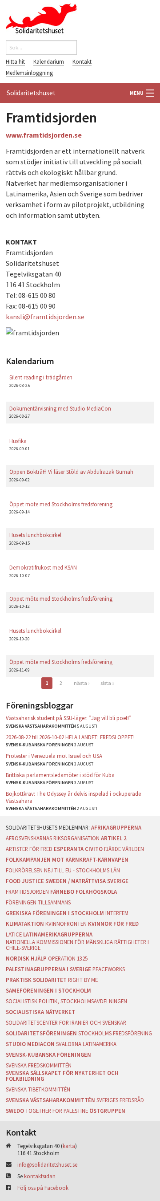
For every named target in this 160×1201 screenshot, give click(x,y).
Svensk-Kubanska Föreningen (48, 1054)
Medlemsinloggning (29, 72)
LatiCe (14, 934)
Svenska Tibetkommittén (38, 1089)
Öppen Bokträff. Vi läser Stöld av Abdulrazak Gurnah (71, 471)
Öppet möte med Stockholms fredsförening (60, 504)
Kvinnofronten (66, 923)
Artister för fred (29, 848)
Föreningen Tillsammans (38, 902)
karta (69, 1145)
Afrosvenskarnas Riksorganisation (53, 838)
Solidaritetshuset (31, 93)
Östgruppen (107, 1110)
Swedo (15, 1110)
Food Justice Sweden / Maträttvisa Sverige (67, 880)
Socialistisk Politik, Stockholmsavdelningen (66, 1001)
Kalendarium (48, 61)
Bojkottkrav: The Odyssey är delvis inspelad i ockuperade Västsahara (73, 797)
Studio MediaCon (30, 1043)
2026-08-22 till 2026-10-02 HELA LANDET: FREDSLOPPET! (70, 737)
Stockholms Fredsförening (115, 1033)
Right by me (83, 979)
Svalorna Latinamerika (86, 1043)
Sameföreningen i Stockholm (48, 990)
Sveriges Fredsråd (120, 1099)
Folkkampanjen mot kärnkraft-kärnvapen (67, 859)
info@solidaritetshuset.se (47, 1164)
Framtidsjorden (27, 891)
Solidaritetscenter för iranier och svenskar (66, 1022)
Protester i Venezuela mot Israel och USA (54, 755)
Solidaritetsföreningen (41, 1033)
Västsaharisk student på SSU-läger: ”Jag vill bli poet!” (69, 717)
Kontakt (82, 61)
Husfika (18, 440)
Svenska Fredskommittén (39, 1065)
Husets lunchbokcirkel (35, 534)
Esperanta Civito (78, 848)
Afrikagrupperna (116, 827)
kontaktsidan (40, 1176)
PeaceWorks (108, 969)
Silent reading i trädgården (40, 377)
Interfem (116, 912)
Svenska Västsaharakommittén (50, 1099)
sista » (107, 683)
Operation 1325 (68, 958)
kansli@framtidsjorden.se (45, 316)
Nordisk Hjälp (26, 958)
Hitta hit (15, 61)
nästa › (81, 683)
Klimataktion (25, 923)
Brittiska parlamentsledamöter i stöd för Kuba (60, 774)
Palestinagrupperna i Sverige (48, 969)
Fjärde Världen (124, 848)
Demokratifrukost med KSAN (43, 567)
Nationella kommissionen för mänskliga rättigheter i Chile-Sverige (77, 944)
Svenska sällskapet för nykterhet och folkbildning (62, 1075)
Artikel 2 (114, 838)
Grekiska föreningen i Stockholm (55, 912)
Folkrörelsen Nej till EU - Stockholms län (63, 870)
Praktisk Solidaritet (36, 979)
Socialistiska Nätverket (40, 1011)
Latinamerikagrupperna (57, 934)
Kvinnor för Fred (113, 923)
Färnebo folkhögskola (83, 891)
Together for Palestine (56, 1110)
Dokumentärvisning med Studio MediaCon (60, 408)
